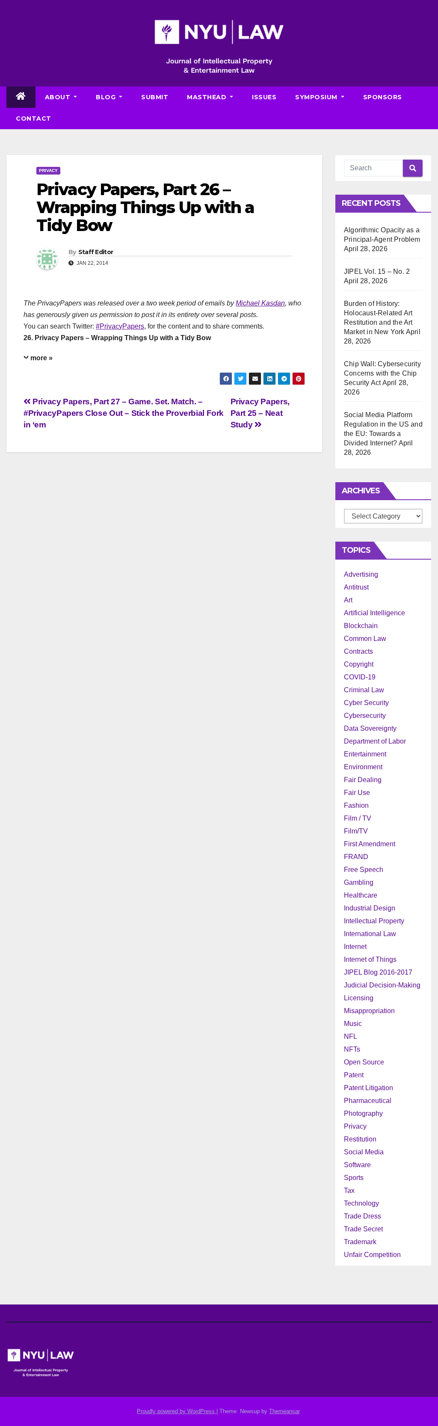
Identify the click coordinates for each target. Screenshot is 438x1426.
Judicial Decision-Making (382, 985)
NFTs (352, 1049)
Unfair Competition (372, 1254)
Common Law (365, 638)
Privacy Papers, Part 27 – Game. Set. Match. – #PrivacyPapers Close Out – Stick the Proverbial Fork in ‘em (124, 413)
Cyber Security (366, 702)
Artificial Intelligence (374, 613)
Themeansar (284, 1411)
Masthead (207, 97)
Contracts (358, 651)
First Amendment (369, 844)
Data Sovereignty (370, 728)
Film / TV (357, 818)
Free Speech (363, 869)
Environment (363, 767)
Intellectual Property (374, 921)
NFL (350, 1036)
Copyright (358, 664)
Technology (361, 1203)
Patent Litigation (368, 1087)
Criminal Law (364, 690)
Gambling (358, 882)
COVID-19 (360, 677)
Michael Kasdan (260, 303)
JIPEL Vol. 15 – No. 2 (377, 271)
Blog (107, 97)
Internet (355, 946)
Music (353, 1023)
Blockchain (361, 625)
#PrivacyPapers (120, 326)
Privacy (48, 170)
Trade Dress (362, 1216)
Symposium (317, 97)
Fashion (356, 805)
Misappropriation (369, 1010)
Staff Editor (95, 252)
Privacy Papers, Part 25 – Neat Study (260, 413)
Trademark (360, 1241)
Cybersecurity (365, 715)
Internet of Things (370, 959)
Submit (154, 97)
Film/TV (356, 831)
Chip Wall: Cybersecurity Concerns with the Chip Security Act (382, 373)
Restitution (360, 1139)
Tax (349, 1190)
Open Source (364, 1062)
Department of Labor (375, 741)
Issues (264, 97)
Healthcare (360, 895)
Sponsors (382, 97)
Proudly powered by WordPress (176, 1411)
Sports (354, 1177)
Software (357, 1164)
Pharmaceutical (367, 1100)
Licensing (358, 998)
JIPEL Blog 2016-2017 (378, 972)
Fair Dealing (363, 779)
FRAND (356, 856)
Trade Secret (363, 1229)
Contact (33, 118)
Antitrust (356, 587)
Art (348, 600)
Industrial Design (369, 908)
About (58, 97)
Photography (363, 1113)
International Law (370, 933)
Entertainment (365, 754)
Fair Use (357, 792)
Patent (354, 1075)
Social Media (364, 1152)
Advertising (361, 574)
